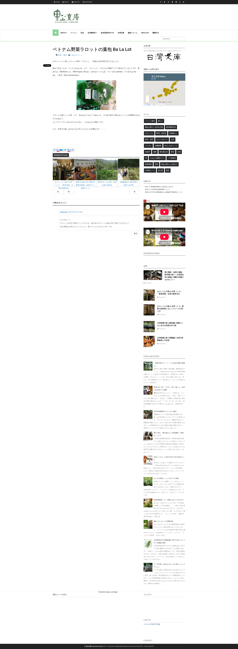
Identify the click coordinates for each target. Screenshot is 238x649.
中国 (179, 152)
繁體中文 (155, 33)
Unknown (64, 212)
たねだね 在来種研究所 (151, 624)
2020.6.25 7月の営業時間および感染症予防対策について (164, 192)
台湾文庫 (121, 33)
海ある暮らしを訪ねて (169, 164)
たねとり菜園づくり (157, 158)
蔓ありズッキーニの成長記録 (163, 521)
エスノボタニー (162, 139)
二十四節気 (172, 158)
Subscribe (88, 2)
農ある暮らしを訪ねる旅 (154, 127)
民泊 (82, 33)
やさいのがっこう (170, 146)
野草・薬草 (62, 55)
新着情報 (148, 164)
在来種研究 (92, 33)
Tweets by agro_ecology (107, 592)
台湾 (172, 139)
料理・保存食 (161, 133)
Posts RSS (139, 646)
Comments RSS (149, 646)
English (145, 33)
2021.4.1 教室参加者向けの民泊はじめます (159, 187)
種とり (160, 121)
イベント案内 (150, 121)
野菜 (172, 152)
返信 (135, 233)
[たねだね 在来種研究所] (159, 624)
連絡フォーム (132, 33)
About (66, 2)
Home (57, 2)
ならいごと (149, 133)
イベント (74, 33)
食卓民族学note (107, 33)
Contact (76, 2)
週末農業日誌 (171, 127)
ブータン (148, 146)
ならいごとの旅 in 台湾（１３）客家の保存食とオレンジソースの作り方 (170, 308)
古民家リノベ (150, 170)
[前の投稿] (134, 191)
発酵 (154, 152)
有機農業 (158, 146)
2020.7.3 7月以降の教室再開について (157, 189)
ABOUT (63, 33)
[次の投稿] (58, 191)
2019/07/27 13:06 (75, 212)
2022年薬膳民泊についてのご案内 (165, 411)
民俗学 (147, 152)
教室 (167, 170)
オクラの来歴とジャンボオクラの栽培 (166, 478)
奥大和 (160, 170)
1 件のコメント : (76, 55)
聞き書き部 (164, 152)
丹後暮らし (173, 133)
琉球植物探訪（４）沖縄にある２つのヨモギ (168, 500)
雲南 (156, 164)
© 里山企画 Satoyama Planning (125, 646)
